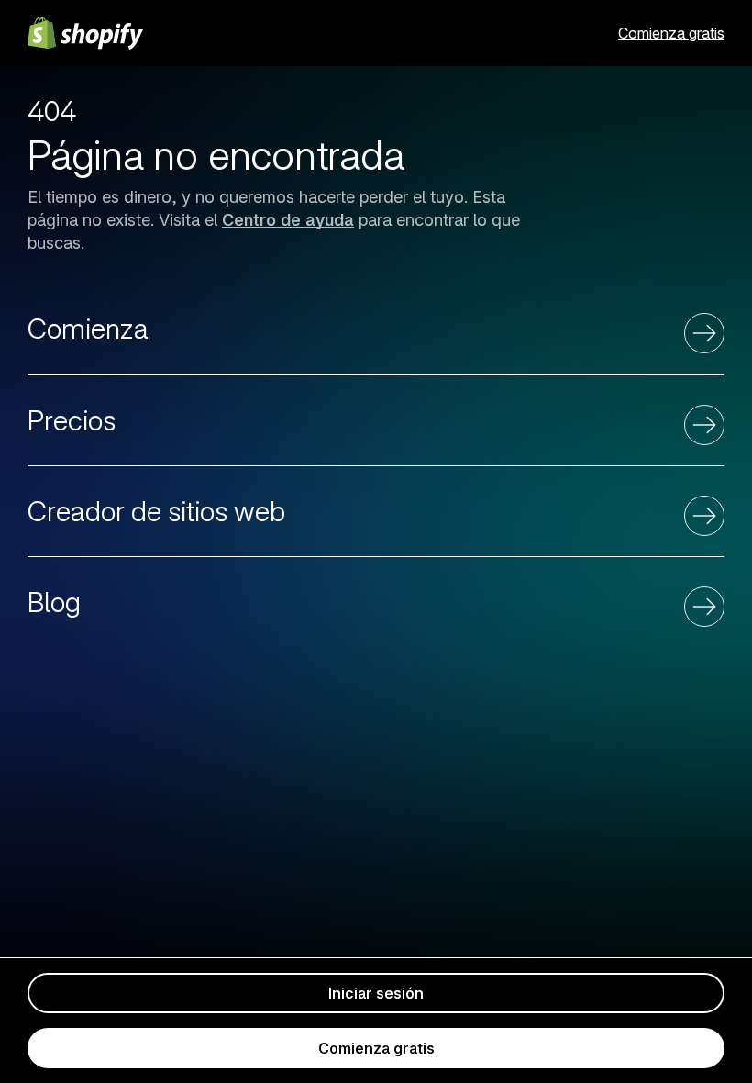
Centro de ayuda (288, 219)
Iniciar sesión (376, 993)
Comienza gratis (671, 33)
